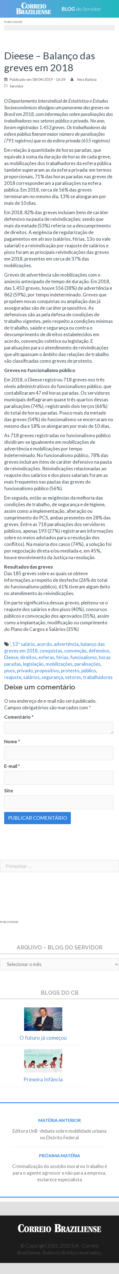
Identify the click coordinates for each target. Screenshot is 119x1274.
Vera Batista (87, 79)
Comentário (18, 717)
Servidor (17, 86)
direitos (28, 657)
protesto (70, 670)
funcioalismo (83, 657)
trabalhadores (98, 677)
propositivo (47, 670)
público (88, 670)
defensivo (99, 651)
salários (31, 677)
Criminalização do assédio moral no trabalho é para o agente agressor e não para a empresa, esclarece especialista (59, 1172)
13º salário (23, 644)
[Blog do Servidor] (83, 9)
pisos (9, 670)
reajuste (12, 677)
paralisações (87, 664)
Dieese (11, 657)
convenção (75, 651)
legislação (33, 664)
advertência (66, 644)
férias (62, 657)
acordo (44, 644)
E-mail (12, 766)
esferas (46, 657)
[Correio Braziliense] (36, 9)
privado (25, 670)
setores (73, 677)
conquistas (51, 651)
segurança (52, 677)
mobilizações (59, 664)
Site (8, 790)
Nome (12, 741)
